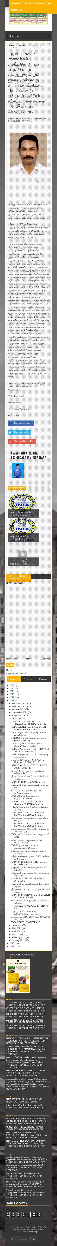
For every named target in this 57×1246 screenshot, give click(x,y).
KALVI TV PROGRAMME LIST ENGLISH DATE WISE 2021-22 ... (30, 896)
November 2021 (19, 706)
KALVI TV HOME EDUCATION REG (28, 782)
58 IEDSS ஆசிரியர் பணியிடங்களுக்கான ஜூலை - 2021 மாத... (29, 739)
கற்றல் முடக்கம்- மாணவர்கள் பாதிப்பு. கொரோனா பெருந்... (27, 841)
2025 (12, 688)
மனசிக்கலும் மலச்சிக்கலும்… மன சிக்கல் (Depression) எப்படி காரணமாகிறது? (23, 1158)
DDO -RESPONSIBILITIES (18, 1105)
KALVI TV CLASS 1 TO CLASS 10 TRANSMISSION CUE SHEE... (27, 813)
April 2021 (17, 931)
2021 (12, 700)
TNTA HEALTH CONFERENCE (25, 922)
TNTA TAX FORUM (15, 1099)
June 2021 (17, 925)
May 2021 (17, 928)
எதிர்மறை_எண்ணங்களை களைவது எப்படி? (24, 1165)
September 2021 (20, 712)
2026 (12, 685)
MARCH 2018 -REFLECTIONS (20, 1127)
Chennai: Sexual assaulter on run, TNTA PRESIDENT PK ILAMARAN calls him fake (26, 1047)
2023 (12, 694)
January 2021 (18, 940)
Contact (33, 1239)
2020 (12, 943)
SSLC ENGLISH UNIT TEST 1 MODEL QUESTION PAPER (29, 766)
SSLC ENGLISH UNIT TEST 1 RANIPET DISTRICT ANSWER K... (30, 750)
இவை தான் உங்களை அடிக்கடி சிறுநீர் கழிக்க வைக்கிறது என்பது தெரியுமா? (25, 1183)
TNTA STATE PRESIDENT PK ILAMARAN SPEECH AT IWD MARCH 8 (25, 1142)
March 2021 (18, 934)
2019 (12, 946)
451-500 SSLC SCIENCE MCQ (20, 1008)
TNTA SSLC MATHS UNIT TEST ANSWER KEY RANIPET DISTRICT (29, 722)
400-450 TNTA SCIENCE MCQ (20, 1014)
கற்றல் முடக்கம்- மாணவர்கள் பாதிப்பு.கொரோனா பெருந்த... (25, 912)
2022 (12, 697)
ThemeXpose (35, 1232)
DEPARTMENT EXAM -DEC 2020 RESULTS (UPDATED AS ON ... (27, 802)
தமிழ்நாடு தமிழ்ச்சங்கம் (16, 673)
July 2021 (17, 718)
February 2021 (19, 937)
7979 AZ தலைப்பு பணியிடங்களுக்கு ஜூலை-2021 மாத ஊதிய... (26, 744)
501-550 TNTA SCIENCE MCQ (20, 1002)
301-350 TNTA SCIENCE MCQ (20, 1020)
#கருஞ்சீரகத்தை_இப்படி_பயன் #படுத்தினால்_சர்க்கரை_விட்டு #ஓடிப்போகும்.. (25, 1191)
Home (9, 670)
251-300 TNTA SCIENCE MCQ (20, 1025)
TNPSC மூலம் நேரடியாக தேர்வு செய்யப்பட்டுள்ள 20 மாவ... (24, 846)
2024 (12, 691)
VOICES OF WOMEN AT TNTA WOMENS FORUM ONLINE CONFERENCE (25, 1119)
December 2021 (19, 703)
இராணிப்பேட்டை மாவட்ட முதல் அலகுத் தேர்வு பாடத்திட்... (28, 772)
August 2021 (18, 715)
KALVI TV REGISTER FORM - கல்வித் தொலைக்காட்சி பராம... (29, 863)
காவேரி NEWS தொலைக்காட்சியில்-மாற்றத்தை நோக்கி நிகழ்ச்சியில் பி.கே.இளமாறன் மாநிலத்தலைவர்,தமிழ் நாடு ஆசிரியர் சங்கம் (26, 1060)
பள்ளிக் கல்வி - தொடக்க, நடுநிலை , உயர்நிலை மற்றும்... (26, 791)
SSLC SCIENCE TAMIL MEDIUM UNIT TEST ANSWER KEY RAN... (29, 728)
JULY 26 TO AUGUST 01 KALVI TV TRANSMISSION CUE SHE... (27, 761)
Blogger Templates (35, 1229)
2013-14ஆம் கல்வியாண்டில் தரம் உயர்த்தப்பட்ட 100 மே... (25, 797)
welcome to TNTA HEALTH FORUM (22, 1173)
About (23, 1239)
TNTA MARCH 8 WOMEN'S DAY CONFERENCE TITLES (21, 1133)
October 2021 (18, 709)
